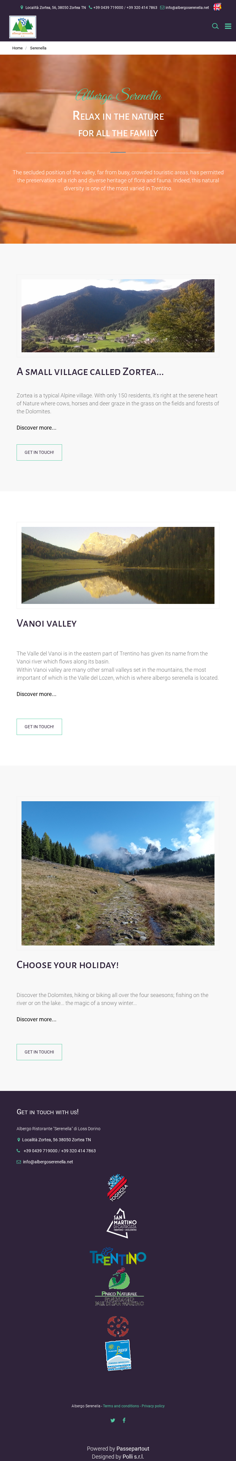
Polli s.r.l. (133, 1457)
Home (17, 48)
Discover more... (37, 428)
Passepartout (132, 1449)
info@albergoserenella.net (187, 8)
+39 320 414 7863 (78, 1151)
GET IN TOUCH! (39, 452)
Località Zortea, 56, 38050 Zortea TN (56, 8)
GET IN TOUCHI (39, 1052)
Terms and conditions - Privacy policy (134, 1406)
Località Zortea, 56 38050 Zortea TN (56, 1139)
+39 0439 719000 (40, 1151)
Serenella (38, 48)
